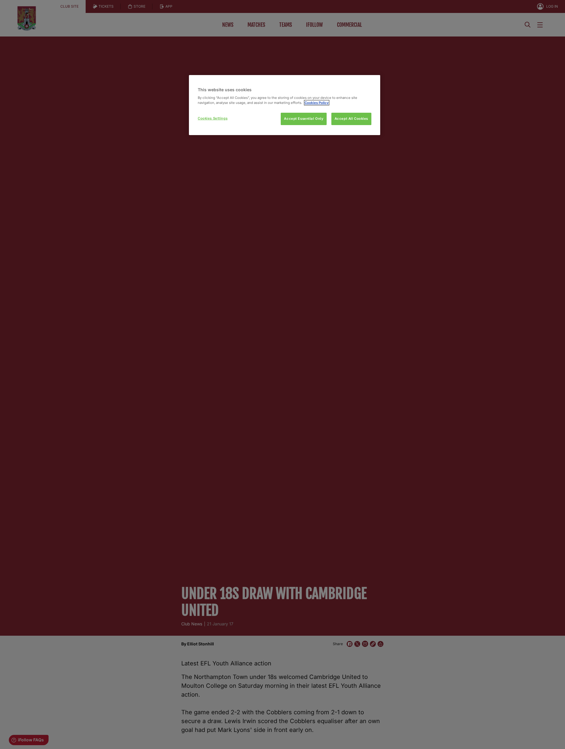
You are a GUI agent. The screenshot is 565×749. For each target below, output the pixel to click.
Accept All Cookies (351, 119)
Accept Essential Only (303, 119)
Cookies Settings (212, 118)
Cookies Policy (317, 103)
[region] (284, 105)
